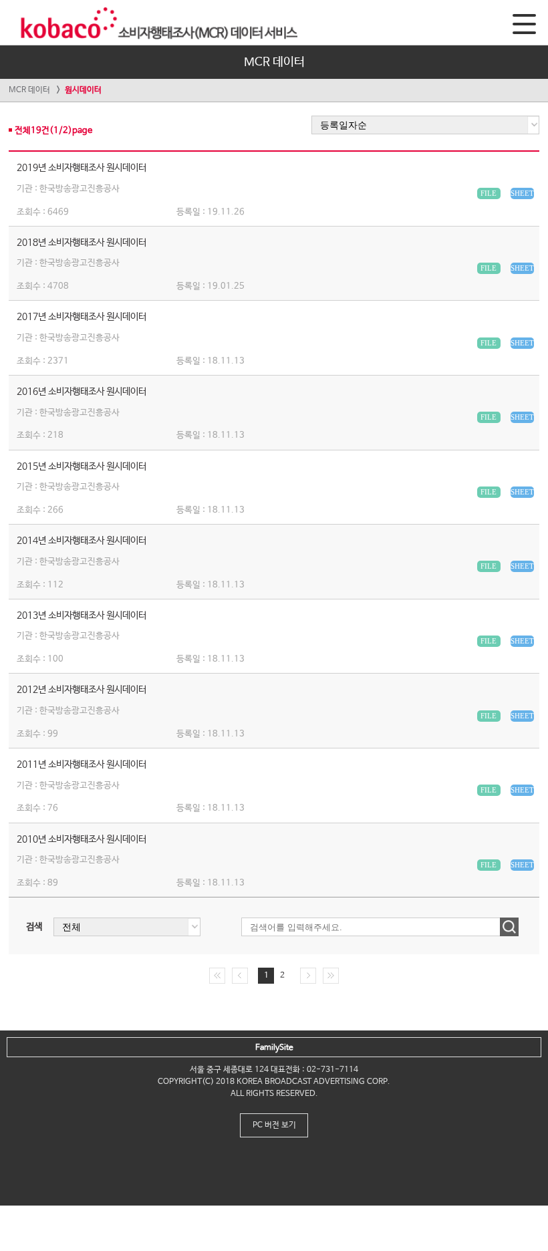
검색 (34, 927)
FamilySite (274, 1048)
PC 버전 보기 (274, 1125)
